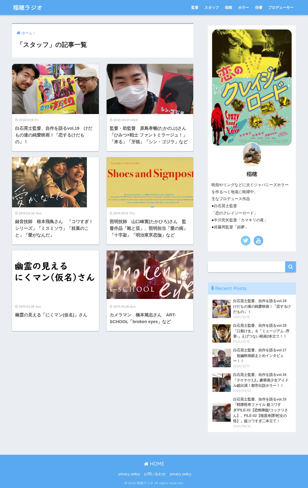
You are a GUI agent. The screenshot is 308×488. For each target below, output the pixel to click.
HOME (156, 464)
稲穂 (228, 7)
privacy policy (129, 474)
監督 (195, 7)
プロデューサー (281, 7)
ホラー (243, 7)
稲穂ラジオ (28, 7)
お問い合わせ (155, 474)
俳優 (258, 7)
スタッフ (212, 7)
